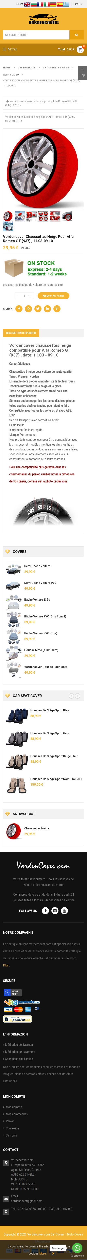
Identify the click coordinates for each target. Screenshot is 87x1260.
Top (82, 75)
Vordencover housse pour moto (45, 666)
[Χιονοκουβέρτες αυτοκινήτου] (43, 168)
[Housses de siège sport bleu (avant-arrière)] (17, 716)
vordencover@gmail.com (26, 1201)
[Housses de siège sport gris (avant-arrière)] (17, 739)
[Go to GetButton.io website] (77, 1256)
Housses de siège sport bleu (49, 710)
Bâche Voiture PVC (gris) (40, 633)
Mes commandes (16, 1114)
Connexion (12, 1128)
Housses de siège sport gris (49, 733)
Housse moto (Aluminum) (41, 650)
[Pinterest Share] (56, 308)
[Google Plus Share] (28, 308)
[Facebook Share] (18, 308)
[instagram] (54, 910)
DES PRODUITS (26, 67)
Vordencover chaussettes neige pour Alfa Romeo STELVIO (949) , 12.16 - (41, 103)
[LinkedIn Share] (47, 308)
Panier (9, 1121)
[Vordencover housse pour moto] (14, 670)
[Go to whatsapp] (77, 1248)
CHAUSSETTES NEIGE (56, 67)
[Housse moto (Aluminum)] (14, 653)
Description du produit (21, 333)
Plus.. (6, 965)
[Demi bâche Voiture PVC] (14, 586)
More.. (43, 1253)
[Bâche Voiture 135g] (14, 603)
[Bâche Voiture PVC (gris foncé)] (14, 619)
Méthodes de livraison (19, 1045)
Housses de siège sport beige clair (54, 756)
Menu (11, 49)
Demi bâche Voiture (37, 566)
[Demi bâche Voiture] (14, 569)
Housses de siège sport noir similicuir (56, 779)
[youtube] (64, 910)
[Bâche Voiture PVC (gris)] (14, 636)
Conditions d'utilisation (19, 1059)
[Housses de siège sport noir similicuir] (17, 785)
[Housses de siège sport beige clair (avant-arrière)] (17, 762)
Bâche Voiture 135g (37, 599)
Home (6, 67)
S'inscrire (11, 1135)
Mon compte (13, 1107)
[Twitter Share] (37, 308)
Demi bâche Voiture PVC (40, 582)
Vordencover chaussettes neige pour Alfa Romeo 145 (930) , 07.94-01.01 (40, 118)
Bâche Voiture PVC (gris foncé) (45, 616)
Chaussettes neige (36, 828)
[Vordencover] (43, 19)
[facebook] (45, 910)
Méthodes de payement (20, 1052)
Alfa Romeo (11, 74)
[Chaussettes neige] (14, 831)
